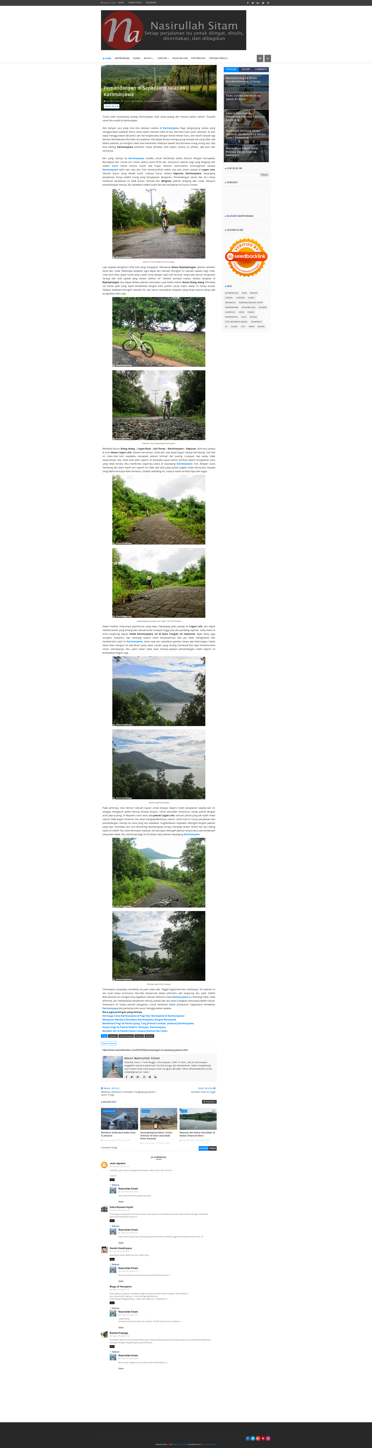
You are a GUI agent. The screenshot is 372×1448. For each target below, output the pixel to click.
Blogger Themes (209, 1444)
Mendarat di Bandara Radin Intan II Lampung (118, 1134)
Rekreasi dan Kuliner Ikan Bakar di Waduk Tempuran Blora (197, 1134)
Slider (234, 327)
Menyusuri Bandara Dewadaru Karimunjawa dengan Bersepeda (139, 1019)
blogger (203, 1148)
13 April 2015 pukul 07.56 (129, 1315)
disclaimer (151, 2)
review (253, 317)
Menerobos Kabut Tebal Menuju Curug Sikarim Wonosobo (242, 152)
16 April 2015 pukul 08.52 (129, 1358)
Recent (246, 69)
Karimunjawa (171, 128)
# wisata (149, 1036)
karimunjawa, (150, 101)
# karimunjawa (126, 1036)
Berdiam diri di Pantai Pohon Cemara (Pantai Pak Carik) (134, 1031)
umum (251, 327)
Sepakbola (256, 322)
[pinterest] (263, 3)
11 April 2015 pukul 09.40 (120, 1251)
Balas (112, 1180)
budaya (146, 1111)
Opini (241, 312)
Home (121, 2)
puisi (244, 317)
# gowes (113, 1036)
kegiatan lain (109, 1111)
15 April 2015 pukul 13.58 (120, 1336)
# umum (139, 1036)
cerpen (229, 298)
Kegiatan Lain (180, 58)
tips (243, 327)
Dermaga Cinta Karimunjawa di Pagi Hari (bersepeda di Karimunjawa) (143, 1015)
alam (184, 1111)
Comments (261, 69)
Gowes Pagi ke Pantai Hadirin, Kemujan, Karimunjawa (134, 1027)
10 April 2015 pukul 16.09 (120, 1166)
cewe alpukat (118, 1163)
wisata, (166, 101)
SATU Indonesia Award (236, 322)
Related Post (110, 1102)
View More (210, 1101)
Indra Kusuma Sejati (121, 1207)
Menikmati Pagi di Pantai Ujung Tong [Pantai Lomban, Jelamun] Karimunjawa (148, 1023)
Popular (231, 69)
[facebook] (248, 3)
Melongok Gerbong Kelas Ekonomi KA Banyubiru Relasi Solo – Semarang (246, 134)
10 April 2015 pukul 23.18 (120, 1210)
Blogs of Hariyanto (121, 1286)
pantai (251, 312)
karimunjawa (122, 58)
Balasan (115, 1185)
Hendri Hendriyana (121, 1248)
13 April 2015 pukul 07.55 (129, 1271)
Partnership (198, 58)
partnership (231, 317)
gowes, (140, 101)
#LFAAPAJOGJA (231, 293)
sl (226, 327)
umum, (159, 101)
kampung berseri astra (251, 303)
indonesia (230, 303)
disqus (212, 1148)
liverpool (230, 312)
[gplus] (258, 3)
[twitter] (253, 3)
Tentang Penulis (218, 58)
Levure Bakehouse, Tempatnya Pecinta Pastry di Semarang (245, 117)
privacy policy (135, 2)
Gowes (136, 58)
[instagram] (268, 3)
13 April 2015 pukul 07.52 (129, 1191)
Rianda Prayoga (119, 1333)
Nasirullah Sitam (128, 1188)
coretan (162, 58)
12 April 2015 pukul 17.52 (120, 1289)
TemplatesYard (179, 1444)
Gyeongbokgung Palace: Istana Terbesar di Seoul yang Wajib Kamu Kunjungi (156, 1135)
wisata (148, 58)
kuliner (263, 307)
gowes (251, 298)
